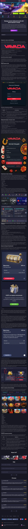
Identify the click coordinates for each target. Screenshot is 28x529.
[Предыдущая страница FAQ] (11, 475)
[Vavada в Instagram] (20, 519)
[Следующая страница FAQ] (16, 475)
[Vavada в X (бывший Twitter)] (24, 519)
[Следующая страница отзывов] (16, 511)
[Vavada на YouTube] (25, 519)
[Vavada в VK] (22, 519)
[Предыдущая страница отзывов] (11, 511)
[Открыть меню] (27, 1)
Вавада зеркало (14, 30)
